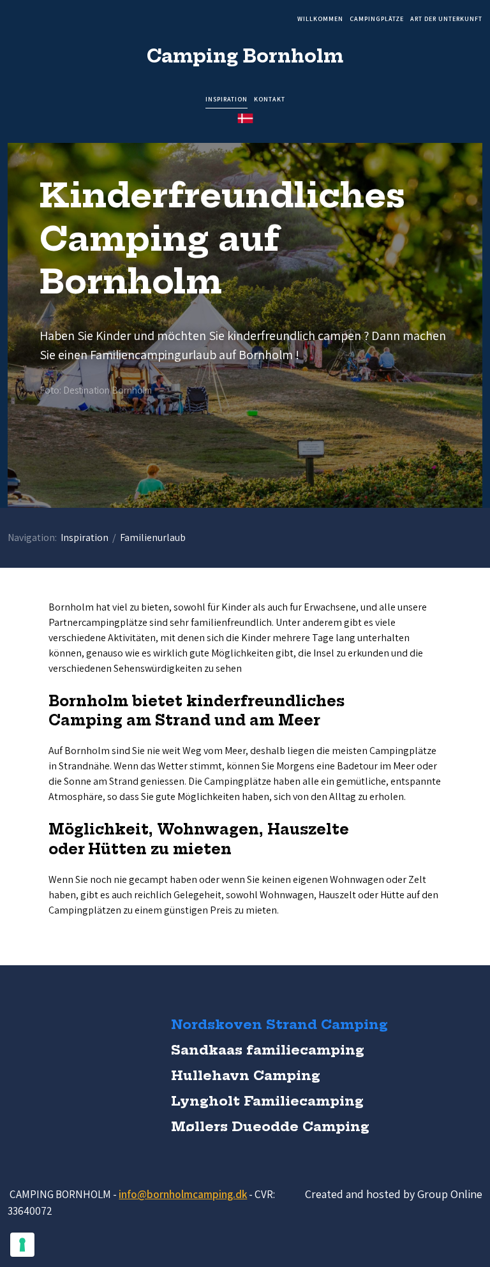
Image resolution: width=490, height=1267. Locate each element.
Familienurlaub (153, 537)
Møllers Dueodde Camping (270, 1126)
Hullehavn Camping (245, 1075)
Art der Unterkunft (446, 19)
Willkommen (320, 19)
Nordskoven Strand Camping (279, 1024)
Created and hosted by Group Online (393, 1194)
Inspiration (226, 99)
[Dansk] (245, 118)
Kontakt (269, 99)
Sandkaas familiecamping (267, 1050)
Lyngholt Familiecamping (267, 1101)
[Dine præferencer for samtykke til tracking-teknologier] (22, 1245)
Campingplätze (377, 19)
